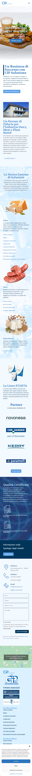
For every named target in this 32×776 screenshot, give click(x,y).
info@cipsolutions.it (16, 587)
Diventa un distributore (12, 91)
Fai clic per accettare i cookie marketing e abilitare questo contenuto (16, 657)
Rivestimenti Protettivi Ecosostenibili (14, 259)
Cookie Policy (13, 773)
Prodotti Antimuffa (9, 247)
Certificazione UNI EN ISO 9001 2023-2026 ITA (15, 515)
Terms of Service (10, 638)
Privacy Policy (19, 773)
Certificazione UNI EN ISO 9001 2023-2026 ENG (15, 531)
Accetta (16, 761)
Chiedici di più (16, 41)
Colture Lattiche (8, 235)
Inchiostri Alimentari (9, 253)
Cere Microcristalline (9, 256)
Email (12, 584)
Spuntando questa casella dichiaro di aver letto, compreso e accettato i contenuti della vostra (15, 626)
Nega (16, 766)
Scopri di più (16, 471)
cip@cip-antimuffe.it (16, 590)
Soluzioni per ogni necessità (16, 29)
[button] (29, 746)
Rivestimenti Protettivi (10, 250)
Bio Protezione (7, 304)
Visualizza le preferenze (16, 770)
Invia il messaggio (22, 631)
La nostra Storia (9, 158)
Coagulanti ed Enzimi (9, 241)
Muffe (5, 238)
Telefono (13, 574)
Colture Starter (7, 301)
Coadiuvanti (6, 244)
